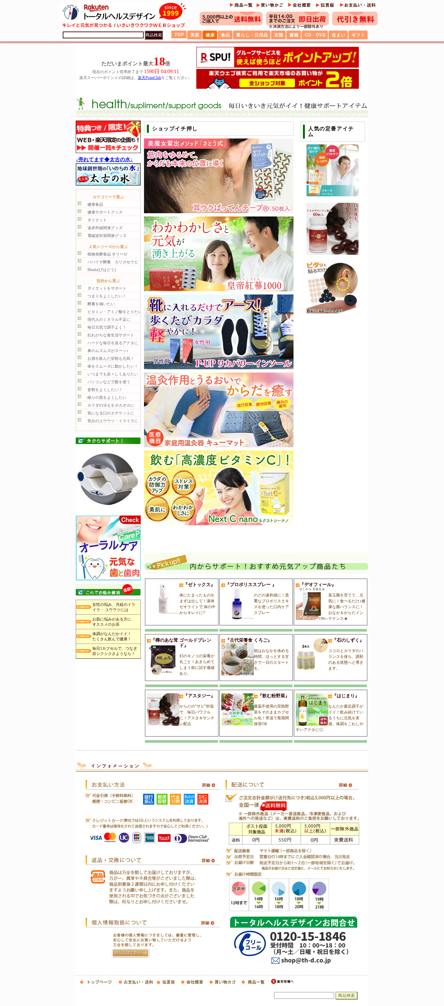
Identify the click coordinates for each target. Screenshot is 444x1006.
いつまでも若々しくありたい (112, 374)
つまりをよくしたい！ (106, 296)
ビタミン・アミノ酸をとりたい (114, 311)
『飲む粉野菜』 (272, 709)
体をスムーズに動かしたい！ (112, 366)
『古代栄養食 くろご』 (257, 654)
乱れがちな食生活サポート (110, 335)
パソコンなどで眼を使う (108, 382)
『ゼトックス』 (197, 598)
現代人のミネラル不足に (108, 319)
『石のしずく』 (346, 654)
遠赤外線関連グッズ (105, 228)
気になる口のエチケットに (110, 413)
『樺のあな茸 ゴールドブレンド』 (183, 657)
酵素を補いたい (101, 304)
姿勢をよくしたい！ (105, 389)
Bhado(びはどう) (101, 270)
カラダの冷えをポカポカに (110, 405)
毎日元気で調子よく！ (106, 327)
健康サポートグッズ (105, 212)
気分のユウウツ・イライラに (112, 421)
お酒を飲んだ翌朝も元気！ (110, 358)
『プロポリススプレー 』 (257, 598)
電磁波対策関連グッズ (106, 235)
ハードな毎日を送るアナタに (112, 343)
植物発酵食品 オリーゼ (107, 254)
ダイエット (97, 220)
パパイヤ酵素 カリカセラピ (112, 262)
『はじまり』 (329, 712)
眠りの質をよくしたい (106, 397)
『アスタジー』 (197, 709)
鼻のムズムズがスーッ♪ (107, 350)
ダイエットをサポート (106, 288)
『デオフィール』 (332, 601)
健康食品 (95, 204)
